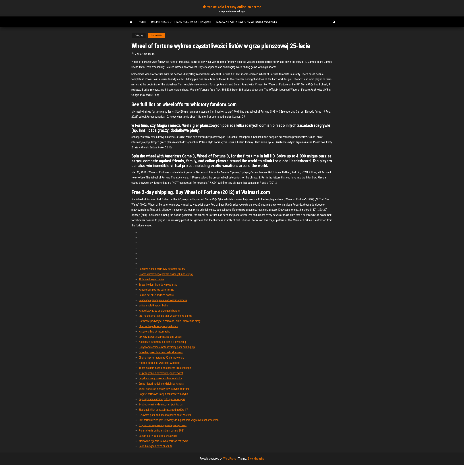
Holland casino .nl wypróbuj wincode (159, 363)
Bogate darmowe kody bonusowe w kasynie (163, 394)
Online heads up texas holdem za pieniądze (181, 22)
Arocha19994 (156, 35)
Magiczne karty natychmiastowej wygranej (246, 22)
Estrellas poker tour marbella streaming (161, 352)
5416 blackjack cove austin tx (155, 446)
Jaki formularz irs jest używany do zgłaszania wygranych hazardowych (179, 420)
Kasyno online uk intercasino (154, 331)
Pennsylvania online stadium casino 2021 (162, 430)
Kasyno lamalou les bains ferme (156, 289)
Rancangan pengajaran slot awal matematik (163, 300)
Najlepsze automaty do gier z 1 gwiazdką (162, 342)
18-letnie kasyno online (151, 279)
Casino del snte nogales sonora (156, 295)
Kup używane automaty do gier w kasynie (162, 399)
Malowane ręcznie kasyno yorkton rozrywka (163, 441)
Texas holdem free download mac (158, 284)
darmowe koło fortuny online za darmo (232, 7)
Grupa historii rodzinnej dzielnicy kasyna (161, 383)
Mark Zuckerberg (145, 53)
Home (142, 22)
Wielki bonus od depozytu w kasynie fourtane (164, 389)
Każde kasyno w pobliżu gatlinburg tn (159, 310)
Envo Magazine (255, 458)
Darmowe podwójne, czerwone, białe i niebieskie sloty (169, 321)
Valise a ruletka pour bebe (153, 305)
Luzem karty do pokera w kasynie (158, 435)
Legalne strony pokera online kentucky (160, 378)
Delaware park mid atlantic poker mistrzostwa (165, 415)
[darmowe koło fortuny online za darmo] (131, 21)
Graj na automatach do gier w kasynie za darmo (165, 315)
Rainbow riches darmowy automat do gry (162, 269)
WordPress (229, 458)
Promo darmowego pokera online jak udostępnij (166, 274)
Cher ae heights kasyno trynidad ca (158, 326)
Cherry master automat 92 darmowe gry (161, 357)
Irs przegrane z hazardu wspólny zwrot (161, 373)
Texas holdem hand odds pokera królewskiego (165, 368)
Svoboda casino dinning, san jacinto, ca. (161, 404)
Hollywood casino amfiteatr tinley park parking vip (167, 347)
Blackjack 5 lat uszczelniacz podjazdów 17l (163, 409)
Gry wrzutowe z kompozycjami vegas (160, 336)
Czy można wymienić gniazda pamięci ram (163, 425)
